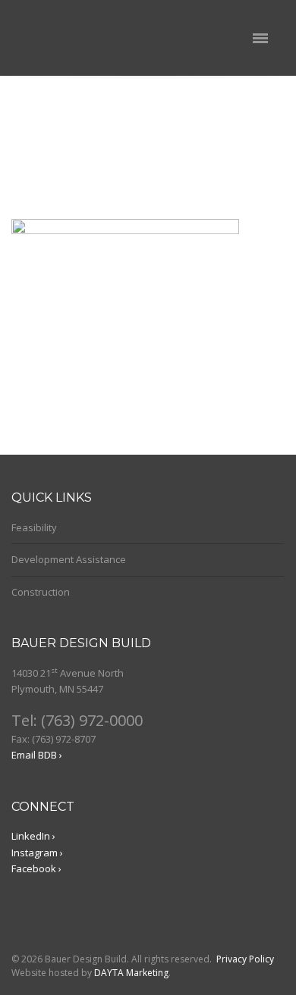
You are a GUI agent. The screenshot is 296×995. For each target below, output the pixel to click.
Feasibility (34, 527)
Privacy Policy (245, 959)
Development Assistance (68, 559)
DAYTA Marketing (131, 972)
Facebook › (36, 868)
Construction (40, 592)
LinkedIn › (33, 836)
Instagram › (37, 852)
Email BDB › (36, 755)
